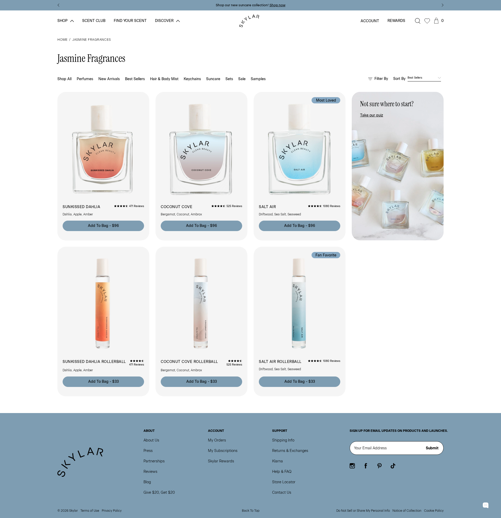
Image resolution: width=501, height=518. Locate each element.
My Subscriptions (222, 451)
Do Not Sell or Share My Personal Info (363, 511)
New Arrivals (109, 79)
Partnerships (154, 461)
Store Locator (283, 482)
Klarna (277, 461)
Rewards (396, 21)
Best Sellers (135, 79)
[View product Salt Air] (299, 166)
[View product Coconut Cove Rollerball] (201, 321)
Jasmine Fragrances (91, 40)
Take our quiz (371, 115)
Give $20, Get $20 (159, 492)
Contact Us (281, 492)
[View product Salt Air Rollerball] (299, 321)
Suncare (213, 79)
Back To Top (250, 511)
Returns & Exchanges (290, 451)
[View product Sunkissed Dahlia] (103, 166)
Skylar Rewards (221, 461)
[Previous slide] (58, 5)
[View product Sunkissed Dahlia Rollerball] (103, 321)
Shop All (64, 79)
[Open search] (418, 21)
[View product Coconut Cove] (201, 166)
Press (148, 451)
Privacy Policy (112, 511)
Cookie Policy (434, 511)
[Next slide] (443, 5)
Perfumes (85, 79)
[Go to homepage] (250, 21)
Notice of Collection (406, 511)
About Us (151, 440)
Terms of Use (89, 511)
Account (370, 21)
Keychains (192, 79)
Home (62, 40)
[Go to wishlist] (427, 21)
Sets (229, 79)
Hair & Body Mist (164, 79)
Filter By (381, 78)
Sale (242, 79)
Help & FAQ (281, 471)
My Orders (217, 440)
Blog (147, 482)
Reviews (150, 471)
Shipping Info (283, 440)
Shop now (277, 5)
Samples (258, 79)
